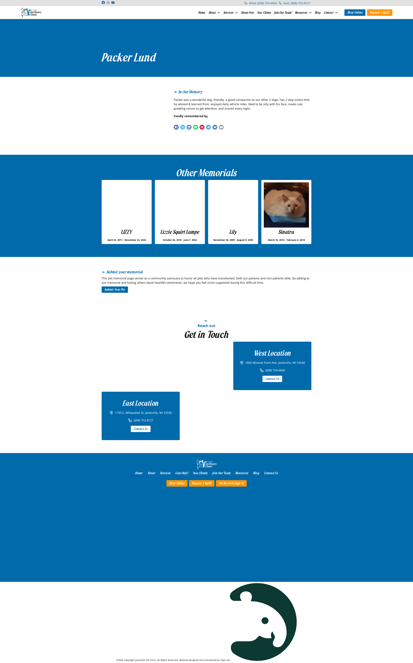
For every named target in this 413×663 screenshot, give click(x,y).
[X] (182, 127)
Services (228, 13)
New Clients (264, 13)
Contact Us (272, 379)
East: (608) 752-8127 (296, 3)
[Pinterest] (202, 127)
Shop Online (355, 12)
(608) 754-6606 (275, 370)
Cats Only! (181, 473)
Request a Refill (379, 12)
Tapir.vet (225, 660)
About (212, 13)
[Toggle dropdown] (218, 12)
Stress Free (247, 13)
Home (201, 13)
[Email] (221, 127)
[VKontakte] (214, 127)
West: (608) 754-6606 (263, 3)
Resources (301, 13)
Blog (318, 13)
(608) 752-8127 (143, 420)
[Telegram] (208, 127)
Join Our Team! (283, 13)
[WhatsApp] (195, 127)
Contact (328, 13)
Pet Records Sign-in (231, 483)
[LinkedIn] (189, 127)
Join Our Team (221, 473)
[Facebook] (176, 127)
